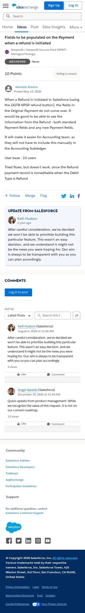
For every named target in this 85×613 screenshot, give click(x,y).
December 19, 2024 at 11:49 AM (39, 394)
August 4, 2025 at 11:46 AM (36, 331)
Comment (57, 374)
